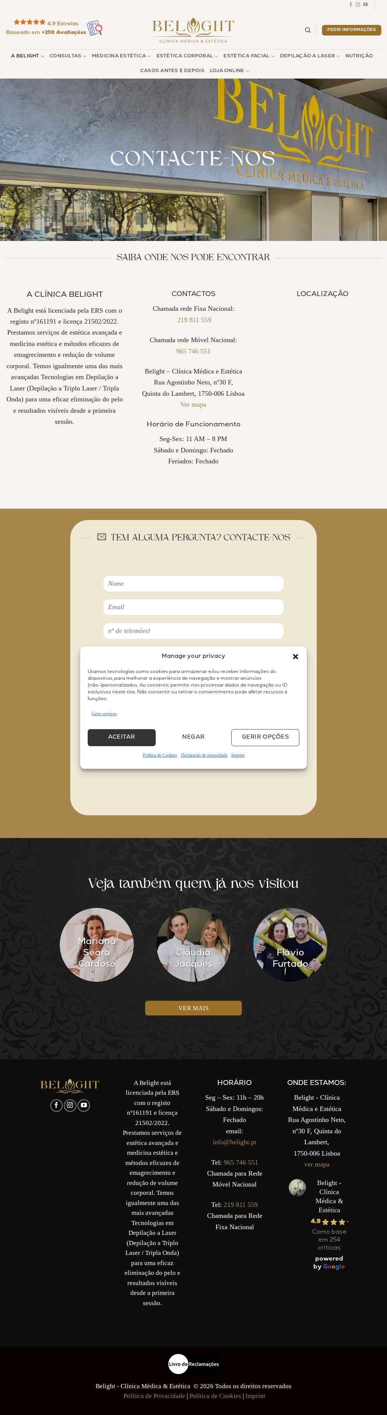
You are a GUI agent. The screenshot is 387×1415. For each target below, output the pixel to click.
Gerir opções (265, 738)
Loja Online (227, 71)
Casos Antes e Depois (172, 71)
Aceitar (121, 738)
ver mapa (317, 1164)
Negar (193, 738)
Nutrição (359, 56)
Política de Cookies (160, 755)
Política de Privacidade (154, 1396)
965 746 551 (193, 351)
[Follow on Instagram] (358, 5)
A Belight (25, 56)
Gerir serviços (104, 713)
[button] (295, 656)
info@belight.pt (234, 1142)
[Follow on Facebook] (350, 5)
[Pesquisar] (308, 30)
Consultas (65, 56)
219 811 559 (193, 320)
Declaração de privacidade (204, 755)
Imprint (238, 755)
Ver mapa (193, 404)
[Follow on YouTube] (365, 5)
